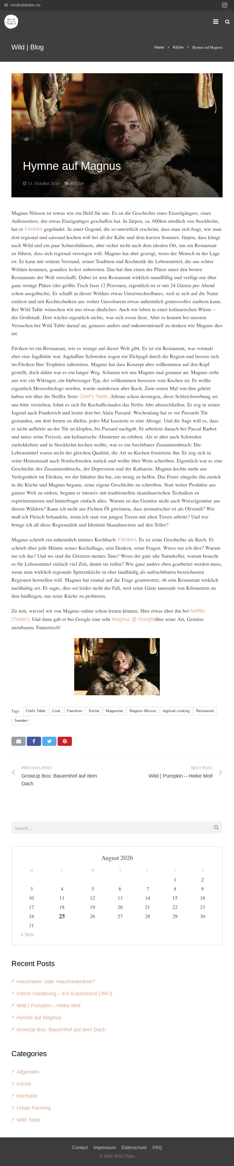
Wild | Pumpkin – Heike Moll (48, 1005)
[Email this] (18, 741)
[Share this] (34, 741)
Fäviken (34, 229)
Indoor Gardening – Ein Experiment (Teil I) (64, 993)
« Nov (27, 934)
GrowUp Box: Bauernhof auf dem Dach (61, 1029)
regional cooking (176, 711)
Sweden (20, 720)
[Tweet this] (49, 741)
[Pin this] (65, 741)
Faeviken (74, 711)
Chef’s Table (93, 396)
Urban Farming (34, 1108)
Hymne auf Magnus (39, 1017)
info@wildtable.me (25, 5)
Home (159, 47)
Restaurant (205, 711)
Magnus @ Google (133, 619)
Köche (178, 47)
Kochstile (27, 1096)
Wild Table (28, 1120)
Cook (56, 711)
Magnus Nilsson (143, 711)
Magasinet (114, 711)
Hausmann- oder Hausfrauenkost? (56, 981)
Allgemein (28, 1072)
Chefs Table (35, 711)
